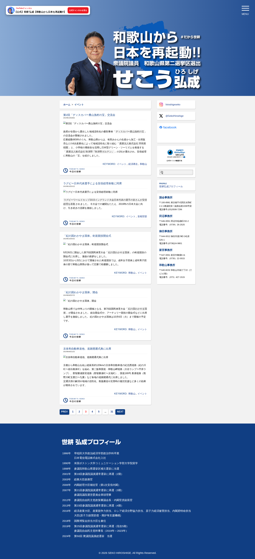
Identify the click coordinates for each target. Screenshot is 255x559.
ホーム (66, 104)
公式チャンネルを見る (78, 10)
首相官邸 (142, 216)
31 (112, 411)
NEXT (120, 411)
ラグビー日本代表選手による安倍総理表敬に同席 (92, 183)
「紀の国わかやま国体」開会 (80, 292)
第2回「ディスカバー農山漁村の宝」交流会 (89, 114)
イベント (121, 164)
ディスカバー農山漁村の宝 (130, 131)
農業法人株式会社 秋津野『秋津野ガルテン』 (90, 151)
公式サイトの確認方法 (174, 160)
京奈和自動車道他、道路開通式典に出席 (87, 348)
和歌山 (143, 164)
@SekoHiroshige (175, 116)
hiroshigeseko (173, 104)
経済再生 (133, 164)
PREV (64, 411)
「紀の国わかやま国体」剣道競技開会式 (87, 235)
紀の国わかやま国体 (118, 252)
